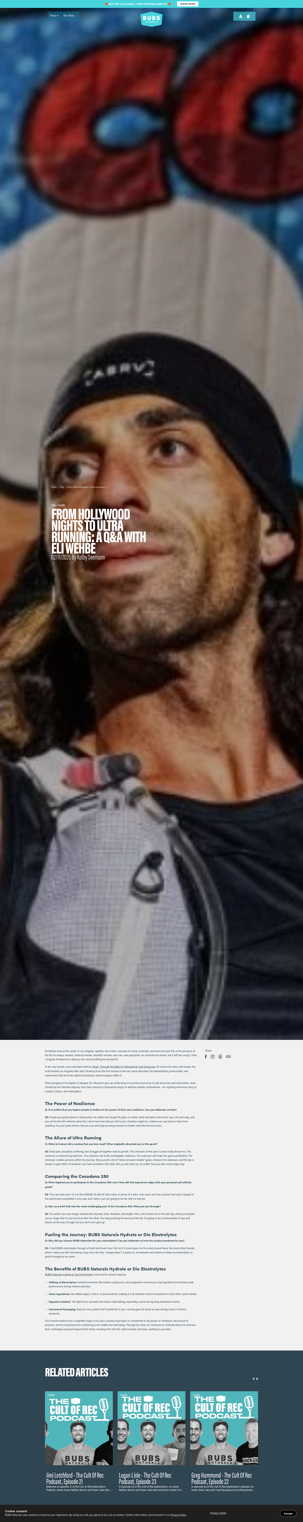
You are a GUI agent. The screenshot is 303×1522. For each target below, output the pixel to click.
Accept (288, 1513)
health (61, 505)
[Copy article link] (228, 1056)
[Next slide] (257, 1378)
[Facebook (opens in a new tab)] (206, 1057)
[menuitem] (54, 16)
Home (54, 487)
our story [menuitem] (68, 16)
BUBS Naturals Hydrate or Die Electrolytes (69, 1275)
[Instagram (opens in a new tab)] (212, 1057)
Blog (62, 487)
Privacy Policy (178, 1515)
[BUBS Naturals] (151, 19)
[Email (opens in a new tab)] (220, 1057)
